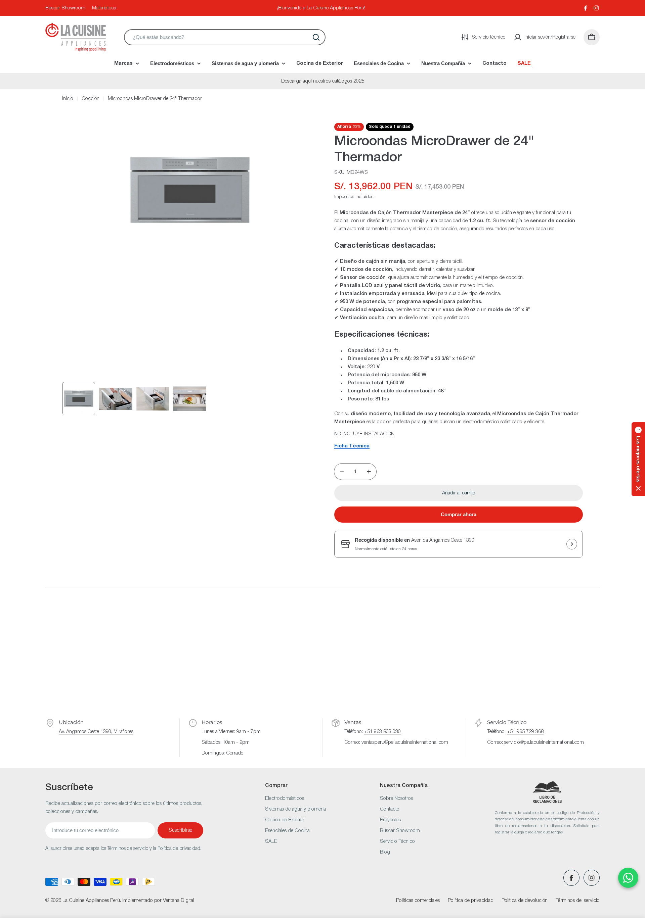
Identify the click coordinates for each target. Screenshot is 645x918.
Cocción (90, 98)
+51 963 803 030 (382, 731)
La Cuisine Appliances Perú (91, 900)
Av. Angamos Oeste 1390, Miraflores (96, 731)
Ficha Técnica (352, 446)
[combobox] (225, 37)
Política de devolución (525, 900)
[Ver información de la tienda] (571, 544)
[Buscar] (316, 37)
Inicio (67, 98)
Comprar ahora (458, 514)
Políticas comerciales (418, 900)
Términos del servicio (578, 900)
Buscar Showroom (65, 8)
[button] (638, 459)
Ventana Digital (178, 900)
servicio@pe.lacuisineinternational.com (544, 742)
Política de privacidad (470, 900)
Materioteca (104, 8)
